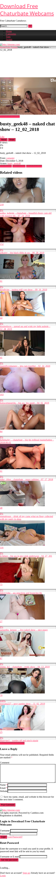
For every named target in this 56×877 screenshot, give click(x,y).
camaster (10, 158)
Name (3, 785)
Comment (4, 762)
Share (11, 140)
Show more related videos (12, 743)
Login (3, 837)
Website (3, 791)
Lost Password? (15, 837)
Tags (8, 36)
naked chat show (34, 166)
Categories (11, 34)
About (3, 140)
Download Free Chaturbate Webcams (27, 9)
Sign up (26, 873)
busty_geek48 (14, 163)
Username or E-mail (9, 856)
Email (3, 788)
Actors (9, 39)
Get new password (9, 860)
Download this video (10, 116)
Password (4, 833)
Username (5, 830)
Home (9, 31)
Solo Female (12, 47)
